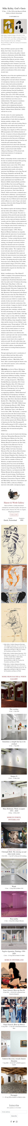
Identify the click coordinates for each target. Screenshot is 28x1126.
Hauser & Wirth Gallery (14, 502)
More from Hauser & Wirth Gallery (14, 677)
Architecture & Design (14, 850)
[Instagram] (16, 1121)
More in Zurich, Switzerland (14, 818)
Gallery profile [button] (14, 515)
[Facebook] (11, 1121)
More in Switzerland (14, 960)
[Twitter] (13, 1121)
